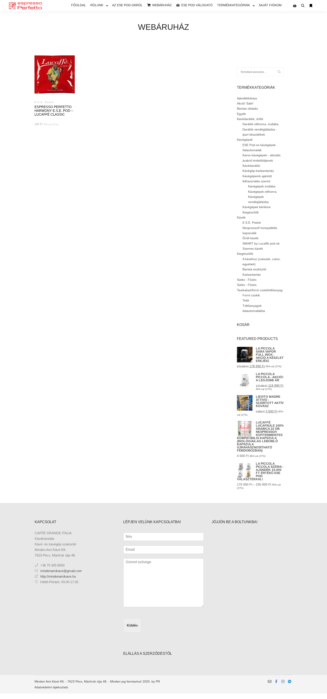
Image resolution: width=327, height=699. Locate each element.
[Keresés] (303, 6)
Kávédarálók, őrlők (250, 119)
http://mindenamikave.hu (58, 576)
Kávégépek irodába (261, 186)
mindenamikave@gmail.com (61, 571)
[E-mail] (269, 681)
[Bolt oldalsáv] (295, 6)
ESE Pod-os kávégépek (259, 145)
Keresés (280, 72)
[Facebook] (276, 681)
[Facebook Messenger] (290, 681)
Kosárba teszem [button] (54, 82)
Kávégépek (245, 139)
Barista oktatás (247, 108)
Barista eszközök (254, 269)
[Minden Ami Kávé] (25, 6)
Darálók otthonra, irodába (260, 124)
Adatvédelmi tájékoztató (51, 687)
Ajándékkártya (247, 98)
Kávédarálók (251, 165)
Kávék (241, 217)
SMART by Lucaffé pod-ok (261, 243)
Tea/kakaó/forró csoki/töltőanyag (260, 290)
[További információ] (311, 6)
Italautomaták (252, 150)
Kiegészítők (250, 212)
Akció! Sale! (245, 103)
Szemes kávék (252, 248)
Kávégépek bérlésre (256, 207)
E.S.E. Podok (251, 222)
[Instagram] (283, 681)
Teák (245, 300)
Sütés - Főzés (246, 279)
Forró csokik (251, 295)
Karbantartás (251, 274)
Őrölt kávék (250, 238)
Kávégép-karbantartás (258, 171)
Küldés (132, 625)
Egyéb (241, 114)
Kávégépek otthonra (262, 191)
